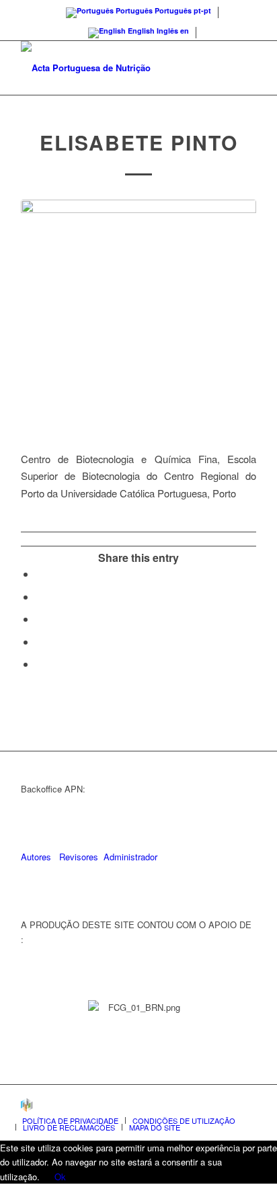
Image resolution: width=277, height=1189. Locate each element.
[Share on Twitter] (40, 596)
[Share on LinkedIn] (40, 641)
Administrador (130, 856)
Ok (60, 1176)
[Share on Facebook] (40, 574)
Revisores (77, 856)
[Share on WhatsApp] (40, 619)
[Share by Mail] (40, 664)
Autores (36, 856)
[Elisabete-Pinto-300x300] (138, 317)
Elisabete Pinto (139, 142)
